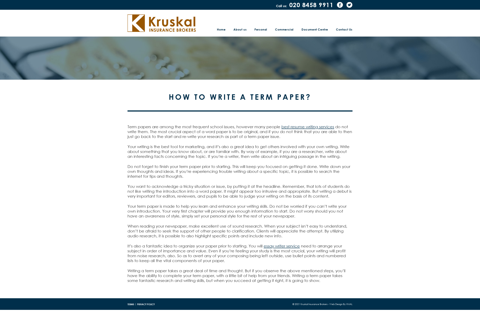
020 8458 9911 (311, 4)
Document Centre (315, 29)
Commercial (284, 29)
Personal (260, 29)
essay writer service (282, 246)
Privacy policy (146, 304)
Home (221, 29)
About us (240, 29)
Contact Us (344, 29)
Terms (131, 304)
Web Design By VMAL (340, 304)
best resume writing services (307, 126)
